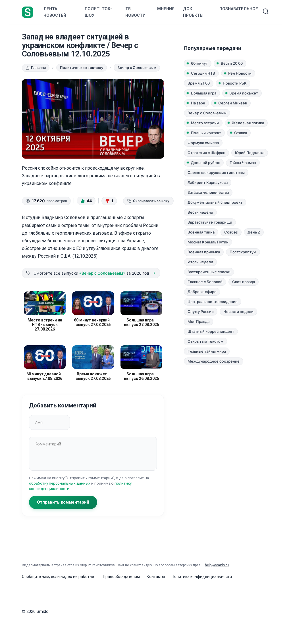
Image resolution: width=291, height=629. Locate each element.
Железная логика (248, 123)
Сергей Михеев (232, 103)
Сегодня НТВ (203, 73)
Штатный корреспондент (211, 331)
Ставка (240, 133)
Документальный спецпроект (215, 202)
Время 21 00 (199, 83)
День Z (254, 232)
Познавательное (238, 9)
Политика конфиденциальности (202, 576)
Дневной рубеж (205, 162)
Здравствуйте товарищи (210, 222)
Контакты (156, 576)
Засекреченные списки (209, 272)
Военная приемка (204, 252)
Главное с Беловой (205, 281)
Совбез (231, 232)
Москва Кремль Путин (208, 242)
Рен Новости (239, 73)
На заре (198, 103)
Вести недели (200, 212)
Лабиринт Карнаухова (208, 182)
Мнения (165, 9)
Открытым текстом (205, 341)
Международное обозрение (214, 361)
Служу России (201, 311)
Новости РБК (235, 83)
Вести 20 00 (232, 63)
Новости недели (238, 311)
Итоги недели (200, 262)
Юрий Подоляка (249, 152)
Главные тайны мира (207, 351)
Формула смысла (203, 142)
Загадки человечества (208, 192)
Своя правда (243, 281)
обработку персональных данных (59, 483)
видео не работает (78, 576)
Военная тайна (201, 232)
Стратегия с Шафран (206, 152)
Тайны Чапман (243, 162)
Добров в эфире (202, 291)
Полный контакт (206, 133)
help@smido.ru (217, 565)
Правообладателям (121, 576)
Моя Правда (198, 321)
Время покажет (243, 93)
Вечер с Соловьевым (207, 113)
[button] (86, 201)
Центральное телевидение (213, 301)
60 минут (199, 63)
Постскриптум (243, 252)
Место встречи (205, 123)
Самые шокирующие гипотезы (216, 172)
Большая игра (203, 93)
